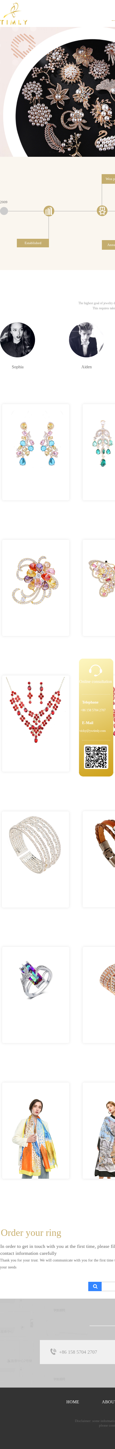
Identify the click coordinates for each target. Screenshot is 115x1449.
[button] (50, 152)
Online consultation (95, 681)
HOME (72, 1402)
